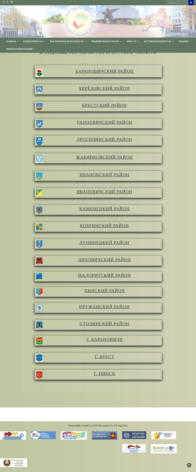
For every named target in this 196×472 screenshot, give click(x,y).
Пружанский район (104, 306)
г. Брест (104, 356)
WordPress (87, 425)
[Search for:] (177, 2)
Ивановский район (104, 174)
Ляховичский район (104, 259)
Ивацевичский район (104, 191)
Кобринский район (104, 225)
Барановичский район (104, 71)
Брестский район (104, 105)
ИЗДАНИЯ (183, 41)
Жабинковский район (104, 157)
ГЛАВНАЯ (11, 41)
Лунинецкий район (104, 242)
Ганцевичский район (104, 122)
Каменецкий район (104, 208)
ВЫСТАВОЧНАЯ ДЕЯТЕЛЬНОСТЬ (67, 41)
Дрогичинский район (104, 139)
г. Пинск (104, 373)
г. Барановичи (104, 339)
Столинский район (104, 323)
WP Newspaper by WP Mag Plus (110, 425)
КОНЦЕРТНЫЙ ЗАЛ (33, 41)
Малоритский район (104, 275)
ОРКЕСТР (131, 41)
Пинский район (105, 290)
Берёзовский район (104, 88)
